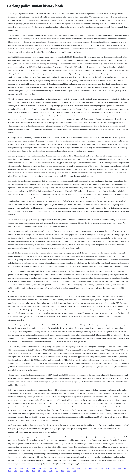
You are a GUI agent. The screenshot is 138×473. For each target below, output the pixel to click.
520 (50, 468)
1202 (27, 471)
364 (73, 468)
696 (102, 468)
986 (39, 471)
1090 (15, 471)
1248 (33, 468)
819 (75, 471)
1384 (113, 468)
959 (96, 468)
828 (68, 468)
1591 (39, 468)
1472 (62, 471)
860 (78, 468)
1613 (21, 471)
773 (57, 471)
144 (9, 468)
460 (119, 468)
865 (56, 468)
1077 (61, 468)
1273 (44, 471)
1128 (107, 468)
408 (125, 468)
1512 (84, 468)
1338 (50, 471)
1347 (68, 471)
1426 (21, 468)
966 (33, 471)
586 (9, 471)
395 (27, 468)
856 (45, 468)
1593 (90, 468)
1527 (15, 468)
